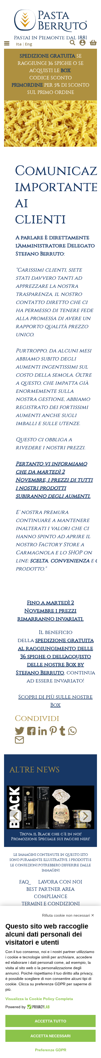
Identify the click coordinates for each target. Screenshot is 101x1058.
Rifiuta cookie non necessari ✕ (68, 915)
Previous (15, 816)
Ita (19, 44)
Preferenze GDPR (50, 1050)
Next (85, 816)
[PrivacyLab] (38, 1007)
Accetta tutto (50, 1021)
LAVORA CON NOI (60, 882)
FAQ (24, 882)
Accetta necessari (50, 1036)
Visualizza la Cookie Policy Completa (39, 999)
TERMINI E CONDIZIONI (51, 904)
